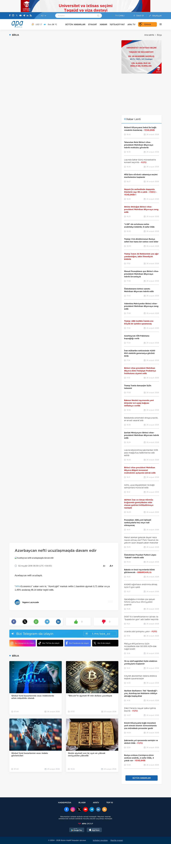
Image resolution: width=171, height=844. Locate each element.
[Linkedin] (27, 15)
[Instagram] (13, 15)
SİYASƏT (92, 24)
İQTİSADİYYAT (117, 24)
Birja (159, 35)
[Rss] (31, 15)
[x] (79, 809)
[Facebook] (9, 15)
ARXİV (96, 802)
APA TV (131, 24)
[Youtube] (20, 15)
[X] (17, 15)
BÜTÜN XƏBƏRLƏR (75, 24)
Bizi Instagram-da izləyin (24, 643)
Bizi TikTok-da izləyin (50, 643)
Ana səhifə (149, 35)
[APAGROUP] (85, 823)
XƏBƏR (103, 24)
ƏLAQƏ (82, 802)
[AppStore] (94, 830)
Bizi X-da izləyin (104, 643)
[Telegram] (24, 15)
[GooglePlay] (76, 830)
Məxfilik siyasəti (116, 840)
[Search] (98, 16)
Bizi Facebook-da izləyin (79, 643)
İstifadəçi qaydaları (100, 840)
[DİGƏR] (159, 24)
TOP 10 (109, 802)
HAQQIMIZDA (64, 802)
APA (17, 586)
